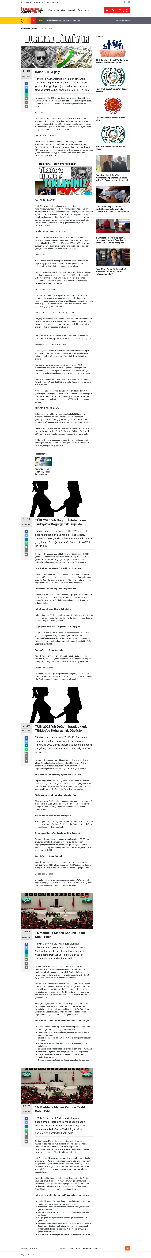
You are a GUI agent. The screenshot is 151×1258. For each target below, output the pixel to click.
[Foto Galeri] (129, 2)
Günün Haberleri (38, 2)
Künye (71, 1248)
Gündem (51, 10)
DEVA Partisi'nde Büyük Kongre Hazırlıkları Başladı (65, 20)
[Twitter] (26, 87)
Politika (61, 10)
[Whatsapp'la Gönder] (26, 95)
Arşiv (47, 2)
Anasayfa (63, 1248)
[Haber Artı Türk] (32, 10)
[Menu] (107, 10)
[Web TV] (124, 2)
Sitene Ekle (54, 2)
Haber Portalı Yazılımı (31, 1255)
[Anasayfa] (22, 2)
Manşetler (28, 2)
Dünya (79, 10)
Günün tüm (123, 20)
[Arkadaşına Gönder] (26, 98)
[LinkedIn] (26, 91)
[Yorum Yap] (26, 106)
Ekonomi (71, 10)
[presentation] (28, 20)
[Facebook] (26, 83)
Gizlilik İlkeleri (87, 1248)
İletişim (78, 1248)
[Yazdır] (26, 102)
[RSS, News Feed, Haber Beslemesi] (127, 1248)
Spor (87, 10)
